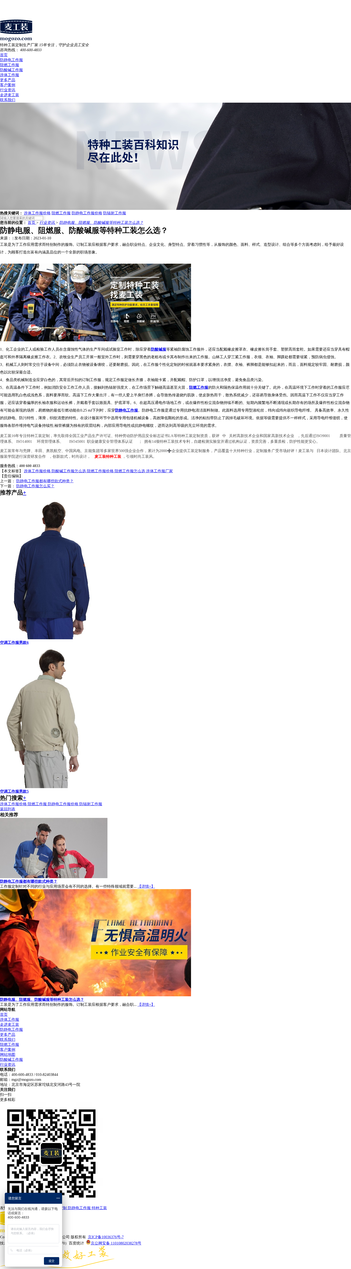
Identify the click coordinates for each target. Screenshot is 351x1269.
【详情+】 (146, 886)
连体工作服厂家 (159, 471)
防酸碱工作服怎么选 (69, 471)
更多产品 (7, 80)
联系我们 (7, 100)
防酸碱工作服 (11, 70)
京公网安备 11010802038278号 (116, 1243)
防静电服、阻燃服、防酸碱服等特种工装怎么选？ (101, 223)
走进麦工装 (9, 95)
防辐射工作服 (114, 213)
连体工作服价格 (37, 213)
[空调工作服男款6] (53, 638)
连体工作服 (9, 75)
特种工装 (99, 1208)
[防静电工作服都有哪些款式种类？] (53, 877)
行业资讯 (7, 90)
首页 (4, 55)
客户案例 (7, 85)
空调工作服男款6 (14, 642)
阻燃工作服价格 (101, 471)
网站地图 (7, 1054)
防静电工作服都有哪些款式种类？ (45, 481)
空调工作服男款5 (14, 791)
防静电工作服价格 (87, 213)
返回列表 (7, 809)
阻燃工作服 (9, 65)
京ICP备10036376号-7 (106, 1237)
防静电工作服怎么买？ (35, 486)
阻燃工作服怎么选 (130, 471)
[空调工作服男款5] (53, 787)
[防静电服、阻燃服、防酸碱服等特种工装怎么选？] (95, 995)
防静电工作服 (11, 60)
